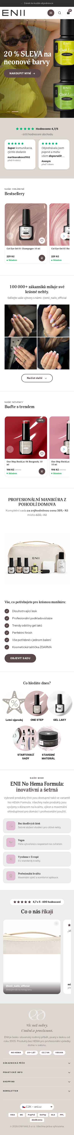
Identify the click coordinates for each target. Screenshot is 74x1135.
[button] (8, 111)
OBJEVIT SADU (20, 658)
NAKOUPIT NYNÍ (20, 73)
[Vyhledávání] (59, 12)
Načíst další (35, 378)
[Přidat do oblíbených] (42, 240)
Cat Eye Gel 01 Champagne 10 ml (23, 248)
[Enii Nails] (13, 12)
